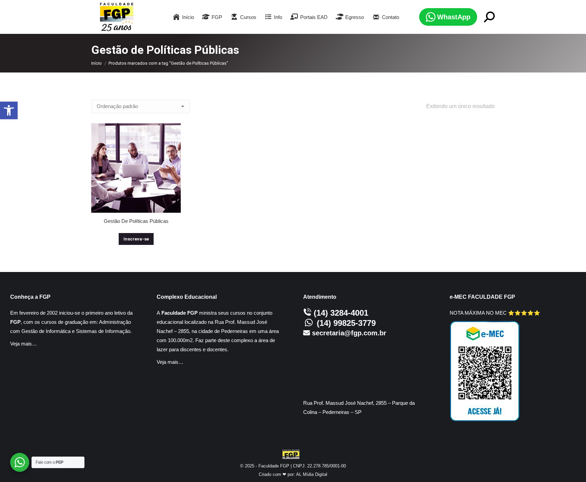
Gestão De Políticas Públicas (136, 221)
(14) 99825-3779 (346, 323)
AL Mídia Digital (311, 474)
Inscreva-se (136, 239)
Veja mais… (23, 344)
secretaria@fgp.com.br (349, 333)
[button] (9, 110)
